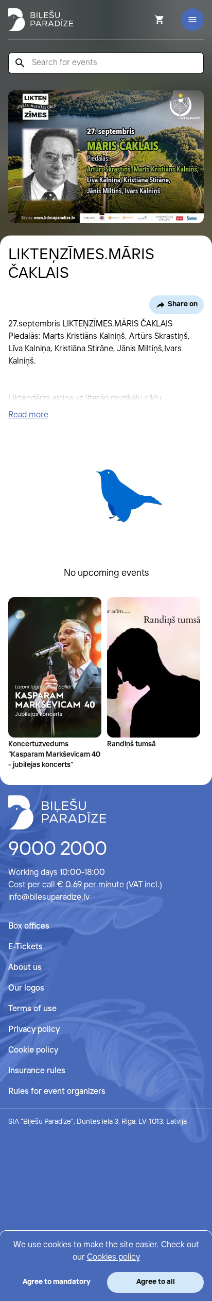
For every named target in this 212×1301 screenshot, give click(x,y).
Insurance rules (36, 1071)
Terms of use (32, 1009)
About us (25, 967)
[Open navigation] (192, 19)
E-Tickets (25, 947)
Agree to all (155, 1282)
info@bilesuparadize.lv (49, 897)
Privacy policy (34, 1029)
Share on (183, 304)
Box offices (28, 926)
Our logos (26, 988)
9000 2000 (57, 849)
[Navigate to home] (57, 812)
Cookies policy (113, 1257)
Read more (28, 415)
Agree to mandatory (57, 1282)
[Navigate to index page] (40, 19)
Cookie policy (33, 1050)
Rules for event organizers (56, 1091)
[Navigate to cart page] (145, 19)
